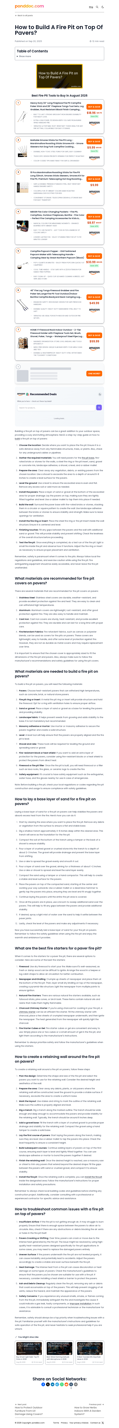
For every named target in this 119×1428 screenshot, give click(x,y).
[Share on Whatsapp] (62, 1384)
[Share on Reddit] (66, 1384)
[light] (102, 7)
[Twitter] (102, 1422)
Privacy (64, 1422)
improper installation (80, 1303)
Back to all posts (25, 15)
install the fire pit (93, 1176)
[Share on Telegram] (57, 1384)
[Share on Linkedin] (52, 1384)
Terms (56, 1422)
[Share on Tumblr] (71, 1384)
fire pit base (88, 457)
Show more (25, 56)
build (17, 438)
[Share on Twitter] (48, 1384)
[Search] (97, 7)
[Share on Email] (76, 1384)
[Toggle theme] (100, 394)
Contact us (95, 1422)
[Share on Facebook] (43, 1384)
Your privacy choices (78, 1422)
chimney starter (27, 1011)
